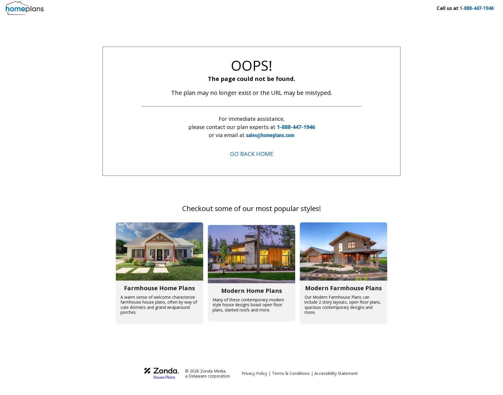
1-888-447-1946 (296, 126)
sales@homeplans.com (270, 135)
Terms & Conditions (291, 373)
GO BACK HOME (251, 154)
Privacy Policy (254, 373)
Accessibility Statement (336, 373)
